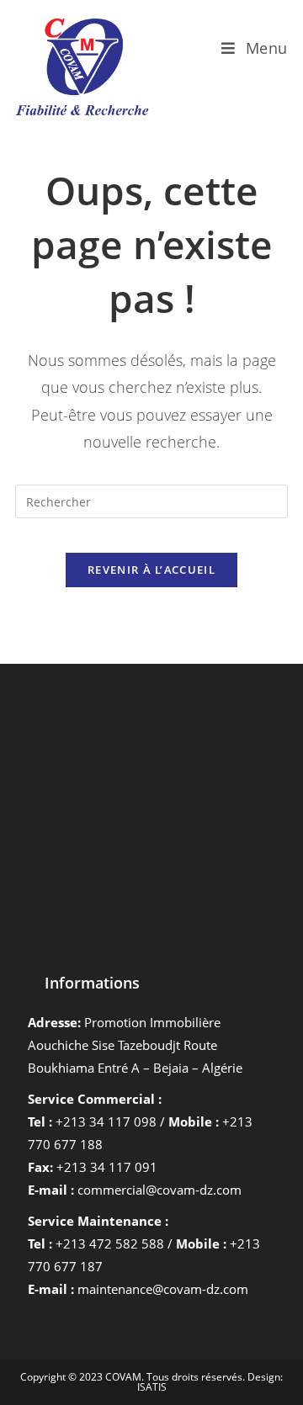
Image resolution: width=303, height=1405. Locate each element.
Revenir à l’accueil (151, 569)
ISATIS (152, 1387)
